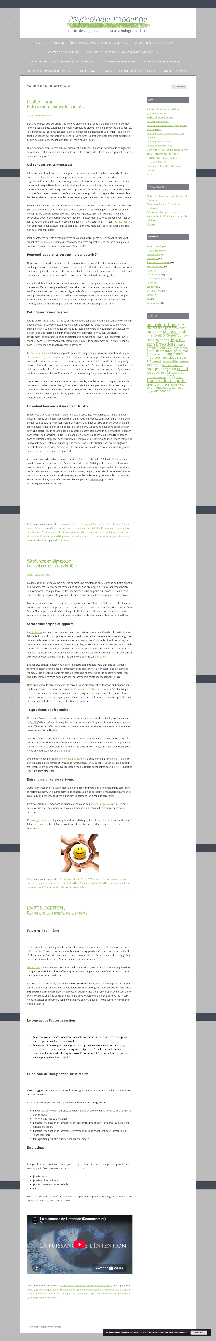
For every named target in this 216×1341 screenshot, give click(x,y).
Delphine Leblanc (62, 540)
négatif (37, 536)
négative (126, 1289)
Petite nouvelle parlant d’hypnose (46, 70)
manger (170, 354)
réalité (75, 1293)
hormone (114, 883)
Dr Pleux (116, 459)
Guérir (76, 879)
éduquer (36, 532)
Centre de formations (63, 52)
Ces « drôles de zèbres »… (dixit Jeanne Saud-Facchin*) (123, 52)
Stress (84, 879)
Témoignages (154, 302)
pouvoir (88, 536)
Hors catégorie (112, 524)
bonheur (101, 528)
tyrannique (118, 536)
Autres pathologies (69, 524)
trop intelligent (120, 221)
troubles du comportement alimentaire (166, 382)
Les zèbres (152, 286)
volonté (105, 1293)
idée (69, 1289)
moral (121, 532)
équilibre (104, 883)
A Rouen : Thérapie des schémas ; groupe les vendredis (90, 42)
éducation (170, 387)
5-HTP (33, 722)
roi (94, 536)
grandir (80, 532)
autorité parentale (86, 528)
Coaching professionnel (120, 61)
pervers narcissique (72, 536)
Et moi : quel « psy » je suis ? (138, 70)
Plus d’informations (178, 1332)
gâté (73, 532)
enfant (54, 532)
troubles (101, 536)
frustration (64, 532)
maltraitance (158, 354)
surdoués (47, 242)
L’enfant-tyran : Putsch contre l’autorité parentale (56, 104)
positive (48, 1293)
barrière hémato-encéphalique (93, 689)
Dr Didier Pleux (38, 353)
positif (40, 887)
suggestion (94, 1293)
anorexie (154, 324)
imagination (79, 1289)
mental (99, 1289)
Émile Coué (33, 967)
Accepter (199, 1332)
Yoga (108, 70)
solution (83, 1293)
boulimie (101, 656)
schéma (178, 373)
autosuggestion (37, 820)
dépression (59, 883)
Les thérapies (156, 250)
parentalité (55, 536)
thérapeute (96, 479)
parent (45, 536)
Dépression (66, 879)
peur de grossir (165, 369)
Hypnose (99, 1285)
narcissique (168, 357)
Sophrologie (88, 70)
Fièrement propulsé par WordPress (44, 1326)
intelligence (111, 532)
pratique (66, 1293)
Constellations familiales (162, 61)
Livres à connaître (156, 290)
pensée (39, 1293)
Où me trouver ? (175, 70)
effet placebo (35, 951)
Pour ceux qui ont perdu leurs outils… (166, 212)
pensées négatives (100, 804)
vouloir (113, 1293)
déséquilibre (72, 883)
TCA (90, 879)
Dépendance (66, 1285)
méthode (125, 883)
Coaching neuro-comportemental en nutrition (61, 61)
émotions (94, 883)
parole (30, 1293)
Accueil (41, 42)
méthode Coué (107, 947)
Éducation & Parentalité (92, 524)
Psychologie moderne (108, 20)
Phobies (151, 224)
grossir (151, 348)
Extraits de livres (155, 266)
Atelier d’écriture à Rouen (154, 42)
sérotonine (89, 607)
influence (99, 532)
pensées (31, 887)
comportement (114, 528)
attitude (63, 528)
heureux (89, 532)
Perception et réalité (159, 278)
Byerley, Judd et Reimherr (72, 758)
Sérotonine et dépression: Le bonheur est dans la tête (52, 563)
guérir (63, 1289)
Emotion (46, 532)
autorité (72, 528)
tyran (109, 536)
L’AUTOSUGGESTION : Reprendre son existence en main (57, 910)
